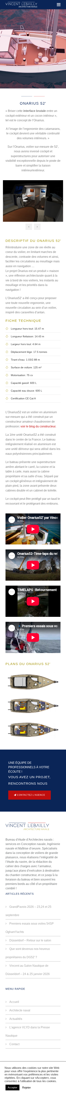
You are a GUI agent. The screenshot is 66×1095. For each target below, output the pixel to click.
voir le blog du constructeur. (38, 426)
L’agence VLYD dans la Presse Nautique (28, 1031)
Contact (14, 1044)
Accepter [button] (12, 1087)
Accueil (14, 1001)
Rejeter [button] (26, 1087)
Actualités (15, 1018)
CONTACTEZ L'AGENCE (30, 795)
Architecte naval (19, 1010)
